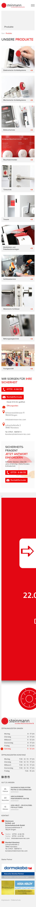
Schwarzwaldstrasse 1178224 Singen (14, 414)
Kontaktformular (14, 397)
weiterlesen (15, 792)
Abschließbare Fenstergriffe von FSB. (20, 797)
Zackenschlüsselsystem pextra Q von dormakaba (21, 789)
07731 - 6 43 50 (18, 836)
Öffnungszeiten (12, 406)
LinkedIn (6, 777)
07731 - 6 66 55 (14, 389)
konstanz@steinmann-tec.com (17, 434)
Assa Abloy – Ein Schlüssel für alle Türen (21, 806)
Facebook (2, 777)
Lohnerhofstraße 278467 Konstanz (13, 426)
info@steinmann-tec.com (15, 419)
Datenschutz (16, 900)
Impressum (5, 900)
